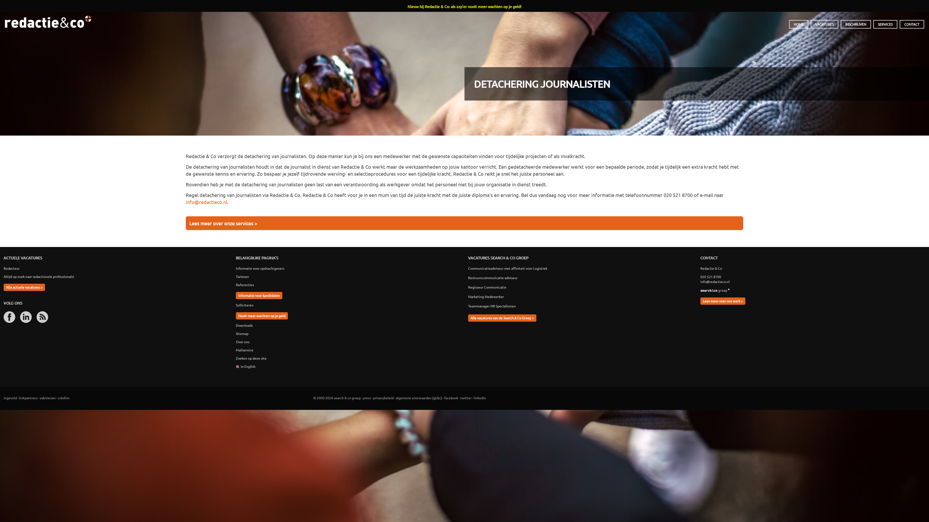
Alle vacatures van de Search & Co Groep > (502, 318)
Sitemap (242, 333)
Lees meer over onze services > (223, 223)
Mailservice (244, 350)
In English (248, 366)
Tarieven (242, 276)
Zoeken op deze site (251, 358)
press (367, 398)
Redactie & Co (48, 21)
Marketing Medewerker (486, 296)
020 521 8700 (710, 277)
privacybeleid (383, 398)
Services (885, 24)
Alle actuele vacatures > (24, 287)
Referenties (245, 285)
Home (799, 24)
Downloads (244, 325)
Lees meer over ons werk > (723, 301)
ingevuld (10, 398)
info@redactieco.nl (206, 202)
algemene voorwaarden (414, 398)
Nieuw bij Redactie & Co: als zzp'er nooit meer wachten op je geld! (464, 6)
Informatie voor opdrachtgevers (260, 268)
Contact (912, 24)
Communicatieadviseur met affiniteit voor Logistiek (507, 268)
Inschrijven (855, 24)
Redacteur (12, 268)
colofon (63, 398)
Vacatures (824, 24)
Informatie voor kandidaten (259, 295)
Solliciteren (245, 305)
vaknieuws (48, 398)
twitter (466, 398)
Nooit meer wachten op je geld (261, 315)
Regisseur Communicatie (487, 287)
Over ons (242, 342)
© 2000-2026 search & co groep (337, 398)
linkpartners (28, 398)
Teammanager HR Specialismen (492, 306)
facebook (451, 398)
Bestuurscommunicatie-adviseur (492, 278)
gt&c (437, 398)
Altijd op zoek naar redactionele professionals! (39, 276)
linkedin (480, 398)
